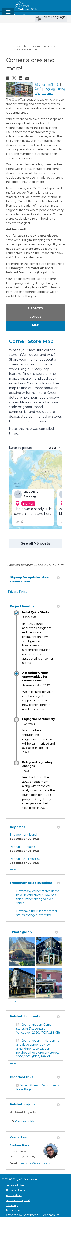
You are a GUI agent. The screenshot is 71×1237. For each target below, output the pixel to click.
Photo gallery (22, 932)
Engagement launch (24, 834)
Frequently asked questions (31, 883)
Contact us (18, 1137)
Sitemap (12, 1205)
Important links (21, 1077)
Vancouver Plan (25, 1121)
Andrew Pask (19, 1145)
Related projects (22, 1104)
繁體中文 (40, 84)
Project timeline (22, 606)
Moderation (14, 1210)
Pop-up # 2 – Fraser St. (25, 859)
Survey (35, 316)
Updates (35, 308)
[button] (8, 78)
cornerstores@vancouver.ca (34, 1163)
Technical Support (18, 1200)
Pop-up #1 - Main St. (23, 847)
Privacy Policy (17, 591)
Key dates (17, 827)
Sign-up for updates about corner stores (30, 579)
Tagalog (49, 89)
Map (35, 325)
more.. (14, 869)
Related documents (25, 1016)
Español (47, 93)
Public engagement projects (37, 45)
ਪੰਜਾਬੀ (38, 89)
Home (14, 45)
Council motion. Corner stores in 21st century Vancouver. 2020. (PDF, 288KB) (38, 1028)
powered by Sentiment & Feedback (31, 1215)
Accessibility (14, 1195)
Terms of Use (15, 1185)
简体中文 (53, 84)
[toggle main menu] (8, 14)
